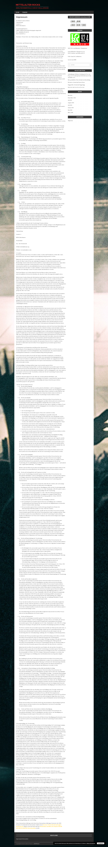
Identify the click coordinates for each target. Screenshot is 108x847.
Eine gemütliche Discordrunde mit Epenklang (79, 80)
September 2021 (72, 97)
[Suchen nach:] (80, 65)
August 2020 (71, 102)
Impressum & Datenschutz (22, 839)
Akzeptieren (100, 843)
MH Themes (36, 843)
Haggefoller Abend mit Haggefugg (76, 85)
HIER (75, 59)
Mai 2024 (70, 95)
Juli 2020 (70, 105)
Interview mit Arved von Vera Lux (76, 87)
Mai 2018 (70, 110)
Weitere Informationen (91, 843)
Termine (24, 12)
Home (17, 12)
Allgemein (70, 120)
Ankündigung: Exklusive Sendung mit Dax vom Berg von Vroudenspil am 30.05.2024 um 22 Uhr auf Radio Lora (79, 75)
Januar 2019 (71, 107)
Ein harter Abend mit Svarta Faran (76, 82)
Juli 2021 (70, 100)
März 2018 (70, 112)
